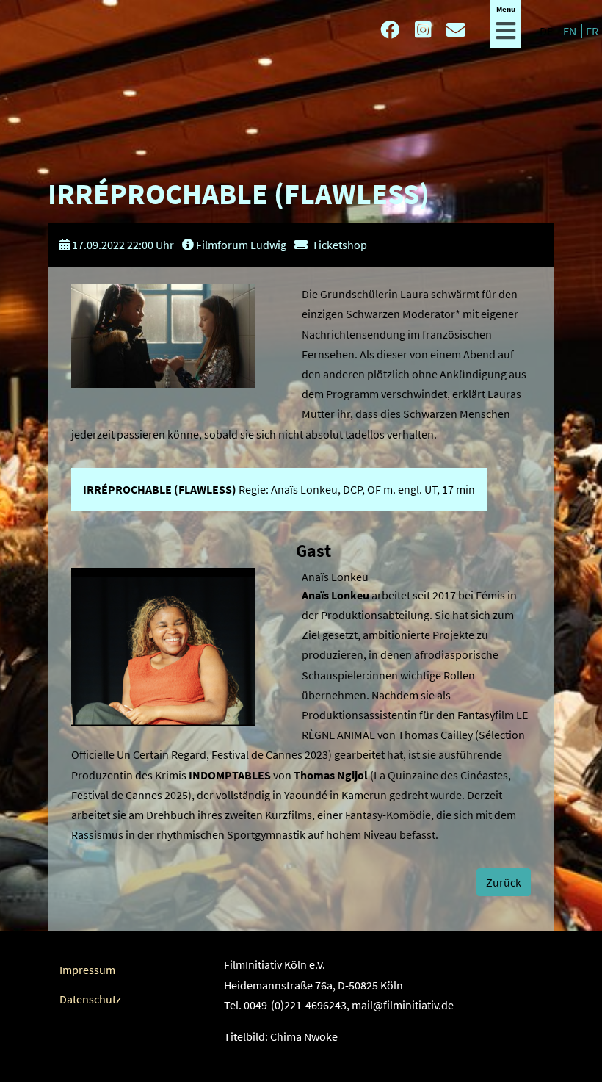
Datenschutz (90, 999)
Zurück (503, 882)
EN (571, 31)
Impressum (87, 969)
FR (592, 31)
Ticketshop (339, 244)
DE (547, 31)
